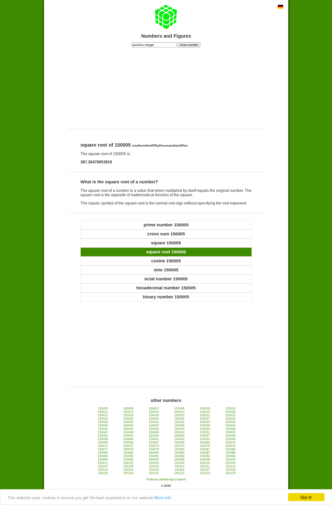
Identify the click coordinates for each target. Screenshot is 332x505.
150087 (205, 452)
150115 (154, 469)
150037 (154, 425)
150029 (103, 422)
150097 (154, 459)
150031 (154, 422)
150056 (179, 435)
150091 (154, 456)
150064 (230, 439)
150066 (128, 442)
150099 (205, 459)
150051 (205, 432)
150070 (230, 442)
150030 (128, 422)
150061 (154, 439)
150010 (230, 408)
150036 (128, 425)
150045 (205, 429)
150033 (205, 422)
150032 (179, 422)
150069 (205, 442)
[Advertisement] (166, 87)
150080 (179, 449)
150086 (179, 452)
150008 (179, 408)
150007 (154, 408)
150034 (230, 422)
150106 (230, 463)
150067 (154, 442)
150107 (103, 466)
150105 (205, 463)
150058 (230, 435)
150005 (103, 408)
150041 (103, 429)
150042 (128, 429)
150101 (103, 463)
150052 (230, 432)
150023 (103, 418)
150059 (103, 439)
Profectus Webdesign (160, 479)
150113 (103, 469)
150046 (230, 429)
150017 (103, 415)
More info (162, 497)
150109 (154, 466)
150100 (230, 459)
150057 (205, 435)
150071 (103, 446)
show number (189, 45)
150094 (230, 456)
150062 (179, 439)
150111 (205, 466)
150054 (128, 435)
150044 (179, 429)
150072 (128, 446)
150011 (103, 412)
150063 (205, 439)
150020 (179, 415)
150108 (128, 466)
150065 (103, 442)
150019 (154, 415)
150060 (128, 439)
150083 (103, 452)
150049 (154, 432)
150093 (205, 456)
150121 (154, 473)
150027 (205, 418)
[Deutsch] (280, 7)
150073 (154, 446)
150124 (230, 473)
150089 (103, 456)
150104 (179, 463)
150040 (230, 425)
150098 (179, 459)
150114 (128, 469)
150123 (205, 473)
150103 (154, 463)
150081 (205, 449)
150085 (154, 452)
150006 (128, 408)
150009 (205, 408)
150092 (179, 456)
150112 (231, 466)
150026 (179, 418)
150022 (230, 415)
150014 (179, 412)
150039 (205, 425)
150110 (179, 466)
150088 (230, 452)
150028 (230, 418)
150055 (154, 435)
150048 (128, 432)
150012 (128, 412)
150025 (154, 418)
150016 (230, 412)
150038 (179, 425)
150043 (154, 429)
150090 (128, 456)
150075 (205, 446)
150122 (179, 473)
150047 (103, 432)
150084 (128, 452)
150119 (103, 473)
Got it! (306, 497)
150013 (154, 412)
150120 (128, 473)
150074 (179, 446)
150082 (230, 449)
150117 (205, 469)
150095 (103, 459)
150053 (103, 435)
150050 (179, 432)
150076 (230, 446)
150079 (154, 449)
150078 (128, 449)
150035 (103, 425)
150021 (205, 415)
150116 (179, 469)
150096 (128, 459)
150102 (128, 463)
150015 (205, 412)
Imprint (181, 479)
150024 (128, 418)
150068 (179, 442)
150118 (231, 469)
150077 (103, 449)
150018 (128, 415)
